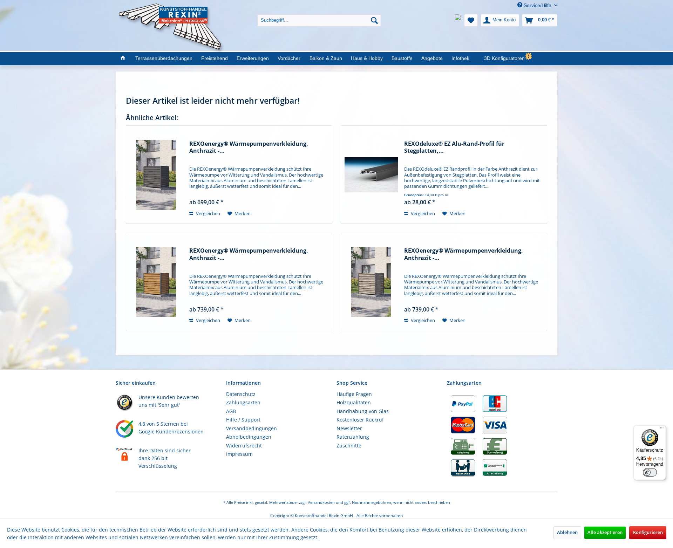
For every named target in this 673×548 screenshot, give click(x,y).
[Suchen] (374, 20)
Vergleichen (207, 214)
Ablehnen (567, 532)
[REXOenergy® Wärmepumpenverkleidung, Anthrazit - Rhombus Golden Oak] (156, 281)
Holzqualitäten (353, 402)
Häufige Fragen (354, 394)
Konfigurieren (648, 532)
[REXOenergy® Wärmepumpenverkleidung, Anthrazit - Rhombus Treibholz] (371, 281)
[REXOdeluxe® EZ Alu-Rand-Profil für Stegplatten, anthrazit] (371, 174)
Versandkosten (321, 502)
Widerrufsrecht (244, 445)
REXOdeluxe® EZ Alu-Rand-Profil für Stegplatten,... (454, 147)
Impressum (239, 454)
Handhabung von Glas (362, 411)
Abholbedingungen (248, 436)
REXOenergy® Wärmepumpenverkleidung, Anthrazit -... (248, 147)
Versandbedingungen (251, 428)
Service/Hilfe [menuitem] (537, 5)
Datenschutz (241, 394)
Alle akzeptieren (605, 532)
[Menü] (662, 429)
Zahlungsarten (243, 402)
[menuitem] (319, 15)
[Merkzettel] (471, 20)
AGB (231, 411)
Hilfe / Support (243, 419)
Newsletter (349, 428)
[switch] (650, 472)
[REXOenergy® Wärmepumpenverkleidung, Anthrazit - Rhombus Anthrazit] (156, 174)
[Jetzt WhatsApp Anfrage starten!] (458, 20)
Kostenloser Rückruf (360, 419)
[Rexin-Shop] (122, 58)
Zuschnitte (348, 445)
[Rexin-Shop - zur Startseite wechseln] (171, 11)
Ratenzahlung (352, 436)
